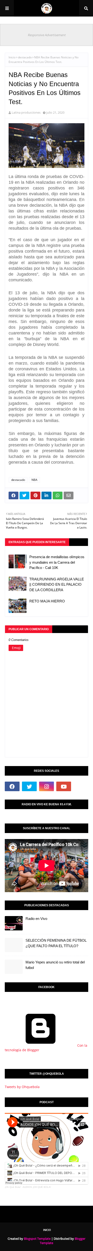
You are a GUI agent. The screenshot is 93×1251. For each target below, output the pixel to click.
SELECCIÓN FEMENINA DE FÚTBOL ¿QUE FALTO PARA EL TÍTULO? (56, 943)
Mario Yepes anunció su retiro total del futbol (55, 965)
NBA (34, 480)
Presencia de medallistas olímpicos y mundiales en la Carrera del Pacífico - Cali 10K (56, 562)
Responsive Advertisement (47, 35)
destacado (25, 57)
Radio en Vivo (36, 919)
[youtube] (63, 786)
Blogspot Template (37, 1238)
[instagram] (46, 786)
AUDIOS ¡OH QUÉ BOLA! (37, 1187)
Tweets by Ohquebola (22, 1086)
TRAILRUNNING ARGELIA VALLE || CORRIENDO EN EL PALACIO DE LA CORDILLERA (56, 584)
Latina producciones (26, 112)
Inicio (12, 57)
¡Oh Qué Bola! (13, 1187)
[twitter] (29, 786)
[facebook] (12, 786)
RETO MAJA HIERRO (47, 601)
